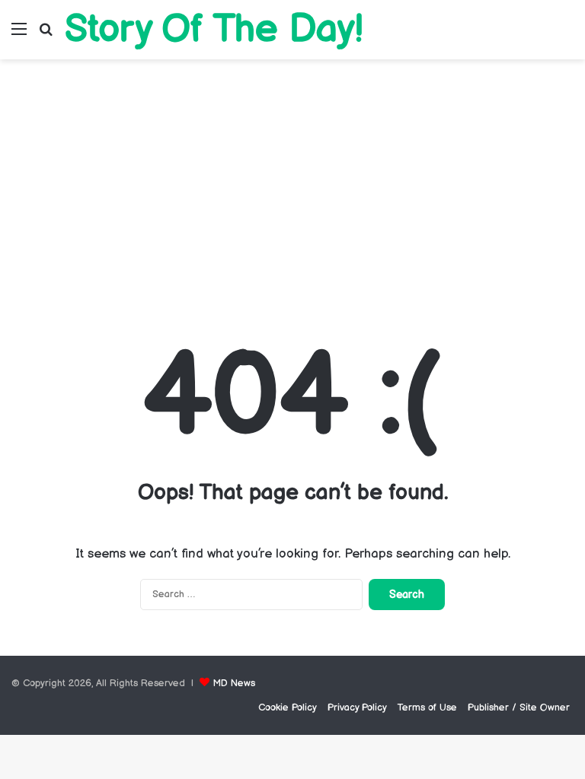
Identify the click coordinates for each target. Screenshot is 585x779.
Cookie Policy (287, 707)
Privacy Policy (357, 707)
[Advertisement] (292, 188)
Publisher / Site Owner (519, 707)
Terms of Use (427, 707)
